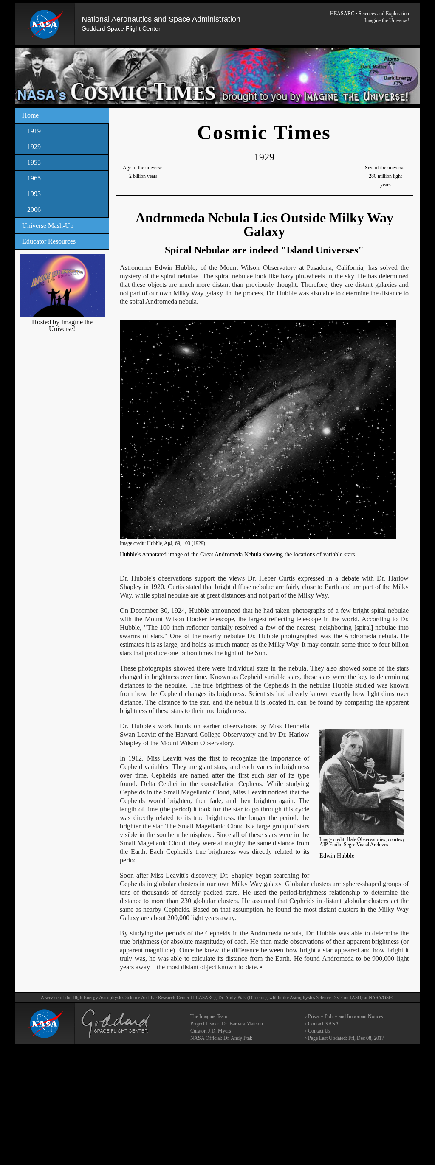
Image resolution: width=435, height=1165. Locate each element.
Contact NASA (323, 1024)
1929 (34, 146)
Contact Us (319, 1031)
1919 (34, 131)
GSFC (388, 997)
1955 (34, 162)
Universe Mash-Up (47, 225)
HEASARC (342, 14)
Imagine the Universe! (386, 20)
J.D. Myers (219, 1031)
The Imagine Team (208, 1016)
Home (30, 115)
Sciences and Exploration (384, 14)
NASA (375, 997)
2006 (34, 209)
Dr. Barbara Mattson (242, 1024)
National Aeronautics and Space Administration (161, 19)
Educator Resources (49, 241)
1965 (34, 178)
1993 (34, 193)
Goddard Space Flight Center (121, 28)
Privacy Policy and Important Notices (345, 1016)
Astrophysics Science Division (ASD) (326, 997)
